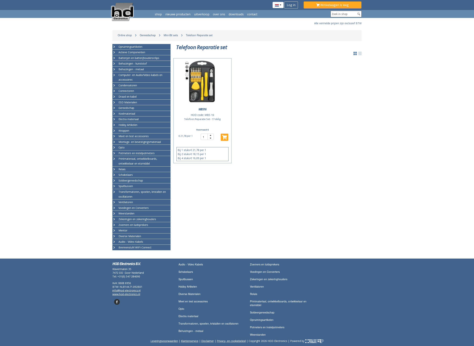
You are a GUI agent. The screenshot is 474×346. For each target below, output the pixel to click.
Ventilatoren (257, 286)
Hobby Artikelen (187, 286)
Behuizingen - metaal (190, 331)
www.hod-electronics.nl (126, 294)
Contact (252, 14)
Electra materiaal (188, 316)
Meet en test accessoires (193, 301)
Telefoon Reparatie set (199, 35)
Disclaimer (207, 341)
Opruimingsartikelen (261, 320)
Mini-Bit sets (171, 35)
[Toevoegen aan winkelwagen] (224, 137)
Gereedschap (148, 35)
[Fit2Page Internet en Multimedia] (314, 341)
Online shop (125, 35)
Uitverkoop (201, 14)
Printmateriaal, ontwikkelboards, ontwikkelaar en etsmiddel (278, 303)
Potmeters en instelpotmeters (267, 327)
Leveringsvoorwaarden (164, 341)
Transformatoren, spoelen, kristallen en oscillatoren (208, 323)
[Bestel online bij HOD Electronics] (131, 11)
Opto (181, 309)
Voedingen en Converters (265, 272)
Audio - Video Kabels (190, 264)
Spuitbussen (185, 279)
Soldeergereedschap (262, 312)
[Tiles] (355, 53)
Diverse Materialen (189, 294)
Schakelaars (185, 272)
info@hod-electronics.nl (126, 290)
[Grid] (360, 53)
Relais (253, 294)
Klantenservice (189, 341)
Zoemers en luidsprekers (264, 264)
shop (158, 14)
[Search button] (359, 14)
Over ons (219, 14)
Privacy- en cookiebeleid (231, 341)
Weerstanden (258, 334)
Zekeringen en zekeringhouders (268, 279)
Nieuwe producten (178, 14)
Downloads (236, 14)
